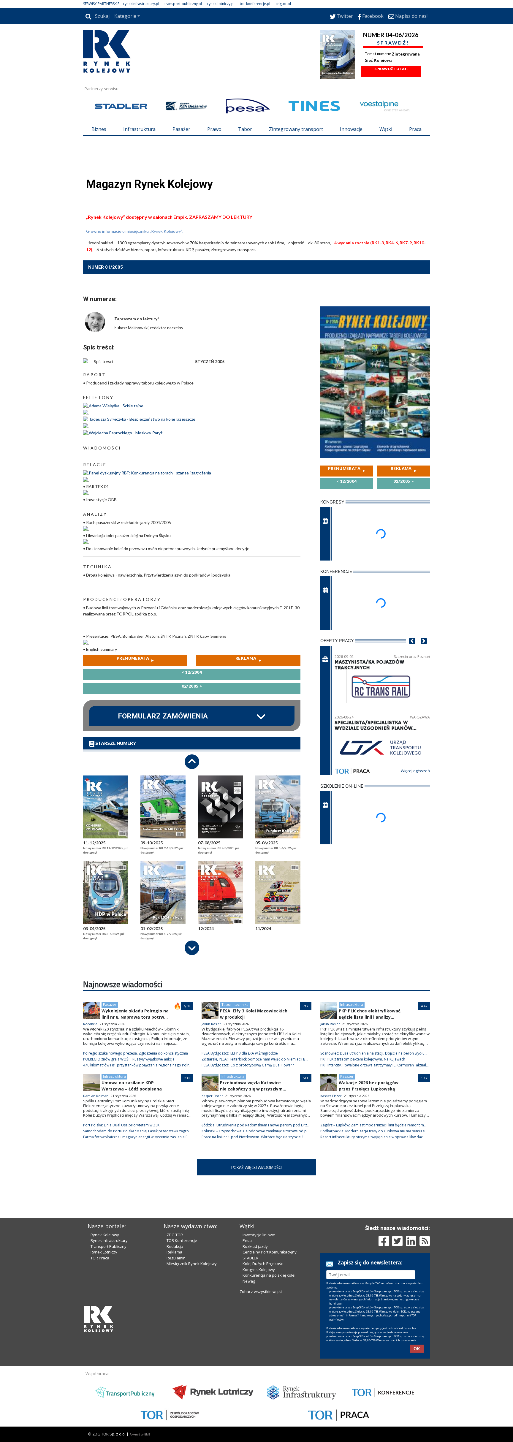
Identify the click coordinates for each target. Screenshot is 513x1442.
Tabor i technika (234, 1004)
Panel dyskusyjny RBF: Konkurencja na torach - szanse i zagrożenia (150, 472)
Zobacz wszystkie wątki (261, 1291)
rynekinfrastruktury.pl (141, 3)
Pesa (247, 1240)
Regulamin (176, 1258)
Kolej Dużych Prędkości (263, 1263)
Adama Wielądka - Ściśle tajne (116, 405)
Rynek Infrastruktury (109, 1240)
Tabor (245, 129)
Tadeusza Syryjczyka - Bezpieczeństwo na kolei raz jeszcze (142, 419)
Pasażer (181, 129)
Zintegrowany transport (296, 129)
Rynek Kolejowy (105, 1234)
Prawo (214, 129)
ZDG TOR (175, 1234)
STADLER (250, 1258)
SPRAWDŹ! (393, 42)
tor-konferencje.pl (255, 3)
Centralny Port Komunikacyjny (270, 1252)
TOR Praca (100, 1258)
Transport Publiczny (108, 1246)
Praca (415, 129)
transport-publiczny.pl (183, 3)
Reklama (174, 1252)
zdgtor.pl (283, 3)
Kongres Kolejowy (259, 1269)
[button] (412, 650)
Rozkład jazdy (255, 1246)
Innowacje (351, 129)
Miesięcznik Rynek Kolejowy (192, 1263)
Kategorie (125, 16)
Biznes (98, 129)
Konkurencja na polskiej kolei (269, 1275)
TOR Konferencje (182, 1240)
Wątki (385, 129)
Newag (249, 1281)
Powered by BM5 (139, 1434)
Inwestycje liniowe (259, 1234)
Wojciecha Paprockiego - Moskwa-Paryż (125, 432)
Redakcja (175, 1246)
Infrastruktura (139, 129)
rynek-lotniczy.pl (221, 3)
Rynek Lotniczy (104, 1252)
